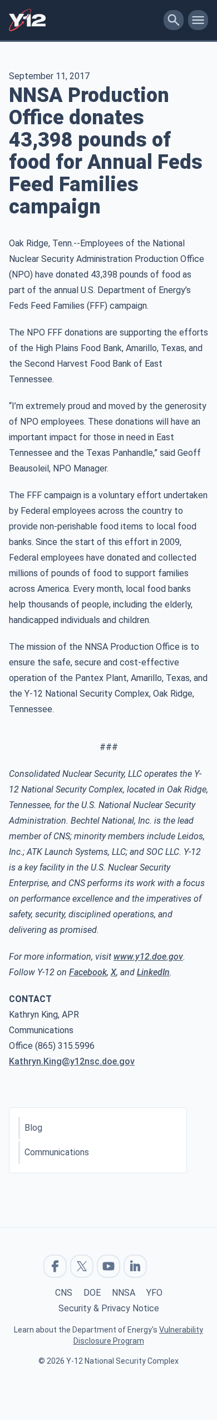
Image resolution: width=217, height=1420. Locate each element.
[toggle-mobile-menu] (198, 20)
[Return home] (84, 20)
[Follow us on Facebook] (55, 1266)
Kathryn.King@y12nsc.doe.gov (72, 1061)
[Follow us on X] (82, 1266)
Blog (33, 1127)
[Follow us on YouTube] (108, 1266)
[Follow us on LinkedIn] (135, 1266)
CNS (63, 1292)
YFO (154, 1292)
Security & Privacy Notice (108, 1308)
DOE (92, 1292)
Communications (56, 1152)
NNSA (123, 1292)
